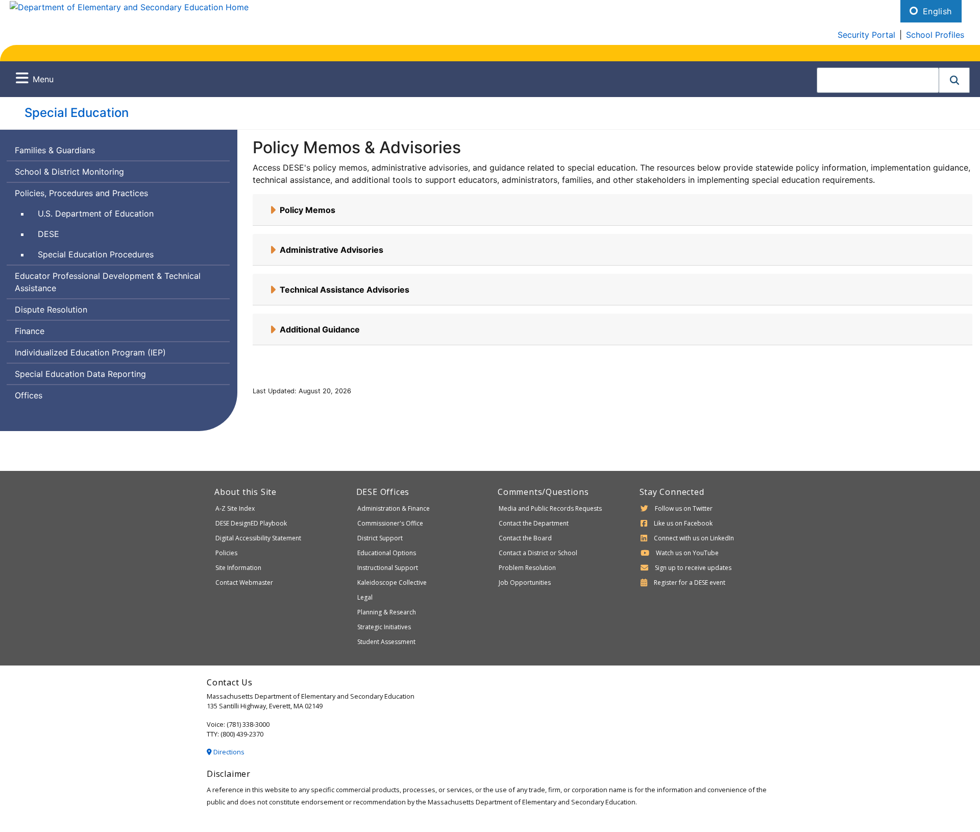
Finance (29, 331)
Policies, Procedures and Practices (81, 193)
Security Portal (866, 35)
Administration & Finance (393, 508)
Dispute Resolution (51, 309)
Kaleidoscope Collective (392, 582)
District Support (380, 538)
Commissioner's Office (390, 523)
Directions (228, 751)
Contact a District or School (538, 553)
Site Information (238, 567)
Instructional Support (387, 567)
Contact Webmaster (244, 582)
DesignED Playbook (251, 523)
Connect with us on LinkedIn (694, 538)
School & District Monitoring (69, 172)
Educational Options (386, 553)
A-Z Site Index (235, 508)
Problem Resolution (527, 567)
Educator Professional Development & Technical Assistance (108, 282)
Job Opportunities (525, 582)
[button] (954, 80)
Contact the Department (534, 523)
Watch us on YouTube (687, 553)
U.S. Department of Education (96, 213)
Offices (28, 395)
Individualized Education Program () (90, 352)
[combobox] (878, 80)
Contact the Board (525, 538)
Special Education (76, 112)
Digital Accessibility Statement (258, 538)
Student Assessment (386, 641)
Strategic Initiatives (384, 627)
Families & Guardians (55, 150)
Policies (226, 553)
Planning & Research (386, 612)
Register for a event (689, 582)
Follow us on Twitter (684, 508)
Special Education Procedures (96, 254)
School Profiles (935, 35)
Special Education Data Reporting (80, 374)
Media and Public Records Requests (550, 508)
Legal (365, 597)
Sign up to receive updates (693, 567)
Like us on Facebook (683, 523)
